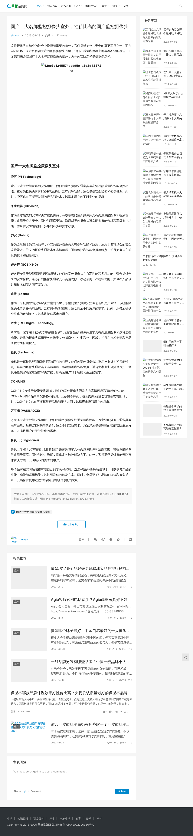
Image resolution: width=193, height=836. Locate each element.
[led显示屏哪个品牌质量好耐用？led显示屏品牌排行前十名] (152, 305)
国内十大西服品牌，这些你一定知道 (172, 139)
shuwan (15, 35)
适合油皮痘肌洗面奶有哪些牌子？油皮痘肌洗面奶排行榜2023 (90, 724)
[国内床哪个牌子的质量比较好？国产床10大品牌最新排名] (152, 326)
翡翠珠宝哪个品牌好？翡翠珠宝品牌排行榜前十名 (90, 568)
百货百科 (66, 6)
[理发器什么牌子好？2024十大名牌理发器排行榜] (152, 78)
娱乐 (115, 6)
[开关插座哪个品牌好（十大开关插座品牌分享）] (152, 120)
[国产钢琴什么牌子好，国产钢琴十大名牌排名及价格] (152, 240)
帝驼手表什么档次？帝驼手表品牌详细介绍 (172, 157)
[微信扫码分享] (95, 539)
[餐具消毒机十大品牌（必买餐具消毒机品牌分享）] (152, 198)
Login (24, 791)
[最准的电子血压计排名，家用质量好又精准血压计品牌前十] (152, 56)
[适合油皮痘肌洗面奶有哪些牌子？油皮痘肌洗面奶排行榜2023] (29, 733)
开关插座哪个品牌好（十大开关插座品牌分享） (172, 118)
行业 (77, 6)
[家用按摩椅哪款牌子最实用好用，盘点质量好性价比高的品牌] (152, 177)
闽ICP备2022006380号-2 (78, 824)
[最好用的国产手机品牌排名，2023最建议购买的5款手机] (152, 346)
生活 (39, 6)
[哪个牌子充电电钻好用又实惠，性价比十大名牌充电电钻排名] (152, 281)
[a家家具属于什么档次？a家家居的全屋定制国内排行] (152, 99)
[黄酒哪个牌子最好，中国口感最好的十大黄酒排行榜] (29, 639)
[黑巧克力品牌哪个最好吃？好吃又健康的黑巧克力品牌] (152, 35)
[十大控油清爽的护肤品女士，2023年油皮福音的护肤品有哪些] (152, 367)
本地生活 (90, 6)
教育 (104, 6)
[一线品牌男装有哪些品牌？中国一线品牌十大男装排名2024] (29, 670)
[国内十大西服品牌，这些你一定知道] (152, 140)
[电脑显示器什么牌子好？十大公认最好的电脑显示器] (152, 219)
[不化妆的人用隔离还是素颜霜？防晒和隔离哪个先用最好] (152, 429)
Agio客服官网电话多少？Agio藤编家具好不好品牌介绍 (91, 599)
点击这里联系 (119, 493)
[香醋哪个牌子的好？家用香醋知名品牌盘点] (152, 410)
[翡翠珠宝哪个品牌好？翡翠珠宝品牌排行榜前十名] (29, 577)
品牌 (48, 35)
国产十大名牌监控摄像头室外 (33, 511)
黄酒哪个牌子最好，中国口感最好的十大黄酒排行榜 (90, 630)
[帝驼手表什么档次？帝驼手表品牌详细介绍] (152, 157)
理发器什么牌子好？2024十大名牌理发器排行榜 (173, 76)
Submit (122, 791)
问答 (126, 6)
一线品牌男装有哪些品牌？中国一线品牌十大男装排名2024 (90, 662)
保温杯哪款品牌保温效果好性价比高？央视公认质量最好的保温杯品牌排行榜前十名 (71, 693)
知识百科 (52, 6)
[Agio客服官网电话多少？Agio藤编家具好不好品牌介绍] (29, 608)
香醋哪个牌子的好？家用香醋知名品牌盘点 (172, 410)
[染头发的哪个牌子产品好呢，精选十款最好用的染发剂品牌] (152, 391)
